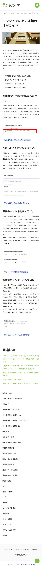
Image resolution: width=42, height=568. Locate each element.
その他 (12, 13)
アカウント (6, 525)
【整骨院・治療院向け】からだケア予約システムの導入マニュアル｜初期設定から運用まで (20, 367)
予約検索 (5, 431)
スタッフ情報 (7, 519)
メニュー (5, 486)
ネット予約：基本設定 (10, 410)
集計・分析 (6, 481)
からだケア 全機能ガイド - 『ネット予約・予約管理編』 (20, 374)
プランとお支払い (9, 530)
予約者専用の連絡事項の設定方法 (16, 203)
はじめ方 (5, 404)
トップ (4, 13)
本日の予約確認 (8, 448)
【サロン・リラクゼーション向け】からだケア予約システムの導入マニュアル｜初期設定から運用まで (20, 359)
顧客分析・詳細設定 (10, 470)
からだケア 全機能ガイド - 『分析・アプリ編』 (20, 383)
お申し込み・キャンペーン (12, 399)
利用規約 (34, 549)
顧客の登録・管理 (9, 453)
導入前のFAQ (7, 393)
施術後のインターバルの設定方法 (16, 335)
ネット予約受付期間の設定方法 (16, 272)
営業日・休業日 (8, 492)
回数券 (5, 503)
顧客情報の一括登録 (10, 475)
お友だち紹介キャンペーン (12, 380)
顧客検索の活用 (8, 464)
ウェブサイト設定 (9, 508)
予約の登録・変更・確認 (11, 442)
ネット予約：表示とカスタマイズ (15, 421)
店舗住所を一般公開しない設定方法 (17, 140)
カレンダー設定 (8, 437)
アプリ (5, 497)
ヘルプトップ (9, 549)
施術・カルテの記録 (10, 459)
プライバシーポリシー (22, 549)
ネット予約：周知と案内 (11, 426)
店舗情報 (5, 514)
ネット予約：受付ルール (11, 415)
